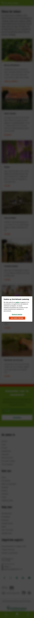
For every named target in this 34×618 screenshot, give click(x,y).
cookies (17, 302)
